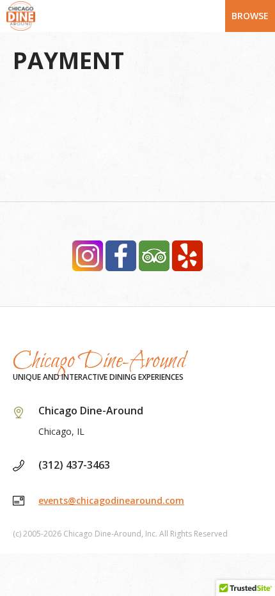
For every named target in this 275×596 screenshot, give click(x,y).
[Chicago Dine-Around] (137, 16)
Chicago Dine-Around (99, 361)
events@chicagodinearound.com (111, 500)
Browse (250, 16)
